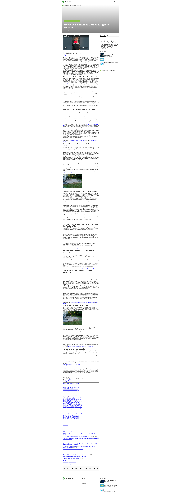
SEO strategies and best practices (75, 220)
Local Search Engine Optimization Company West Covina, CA (73, 397)
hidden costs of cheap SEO (85, 247)
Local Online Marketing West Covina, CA (70, 464)
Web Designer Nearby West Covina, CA (69, 398)
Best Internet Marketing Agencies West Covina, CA (72, 416)
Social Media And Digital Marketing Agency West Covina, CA (73, 410)
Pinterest (89, 468)
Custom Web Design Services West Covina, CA (71, 390)
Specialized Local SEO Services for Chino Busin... (109, 45)
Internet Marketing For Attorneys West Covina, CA (71, 396)
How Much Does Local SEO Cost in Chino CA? (108, 39)
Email (97, 468)
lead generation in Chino (68, 172)
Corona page (92, 268)
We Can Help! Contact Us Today (106, 47)
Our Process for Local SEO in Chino (107, 46)
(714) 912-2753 (65, 54)
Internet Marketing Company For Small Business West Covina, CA (74, 409)
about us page (76, 171)
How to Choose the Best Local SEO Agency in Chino (110, 40)
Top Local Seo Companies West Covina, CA (70, 393)
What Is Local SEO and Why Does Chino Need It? (109, 38)
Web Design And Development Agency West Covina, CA (72, 399)
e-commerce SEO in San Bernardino (88, 302)
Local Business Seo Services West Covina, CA (70, 389)
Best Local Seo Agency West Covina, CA (69, 391)
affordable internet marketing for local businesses (76, 248)
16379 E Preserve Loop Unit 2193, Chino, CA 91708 (71, 364)
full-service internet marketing (73, 346)
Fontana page (85, 268)
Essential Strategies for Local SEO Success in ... (109, 41)
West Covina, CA (65, 425)
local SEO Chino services (75, 106)
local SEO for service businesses (76, 302)
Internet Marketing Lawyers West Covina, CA (71, 387)
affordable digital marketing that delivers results (76, 140)
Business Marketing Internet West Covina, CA (71, 395)
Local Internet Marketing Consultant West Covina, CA (72, 394)
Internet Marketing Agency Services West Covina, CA (72, 383)
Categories (116, 1)
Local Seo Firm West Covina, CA (68, 388)
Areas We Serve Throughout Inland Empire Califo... (110, 44)
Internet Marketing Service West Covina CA (72, 20)
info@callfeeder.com (68, 380)
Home (111, 1)
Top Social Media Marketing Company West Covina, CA (72, 404)
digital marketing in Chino (86, 106)
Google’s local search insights (72, 83)
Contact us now (65, 374)
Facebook (75, 468)
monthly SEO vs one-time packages (86, 346)
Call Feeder (65, 55)
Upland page (80, 268)
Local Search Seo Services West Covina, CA (70, 392)
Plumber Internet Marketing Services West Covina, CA (72, 406)
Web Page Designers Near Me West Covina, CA (71, 412)
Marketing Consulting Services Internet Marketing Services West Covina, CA (76, 408)
